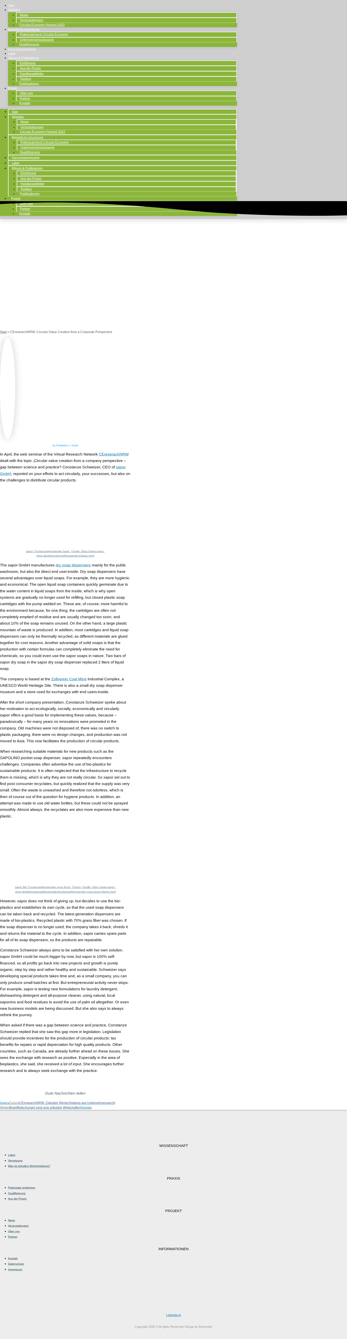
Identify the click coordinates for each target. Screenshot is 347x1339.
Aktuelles (14, 9)
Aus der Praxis (30, 68)
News (24, 15)
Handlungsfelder (32, 73)
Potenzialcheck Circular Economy (44, 34)
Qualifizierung (29, 44)
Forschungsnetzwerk (22, 49)
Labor (11, 53)
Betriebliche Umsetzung (23, 29)
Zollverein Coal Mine (69, 679)
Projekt (12, 88)
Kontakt (24, 103)
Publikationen (29, 83)
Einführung (28, 63)
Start (11, 5)
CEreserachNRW (114, 454)
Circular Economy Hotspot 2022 (42, 25)
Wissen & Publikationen (23, 58)
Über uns (26, 93)
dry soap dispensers (73, 565)
